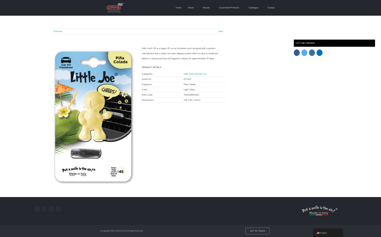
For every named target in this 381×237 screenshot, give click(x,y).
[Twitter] (304, 52)
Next (221, 31)
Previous (58, 31)
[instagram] (51, 209)
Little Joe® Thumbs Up (195, 74)
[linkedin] (58, 209)
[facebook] (37, 209)
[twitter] (44, 209)
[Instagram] (312, 52)
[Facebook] (297, 52)
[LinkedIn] (320, 52)
